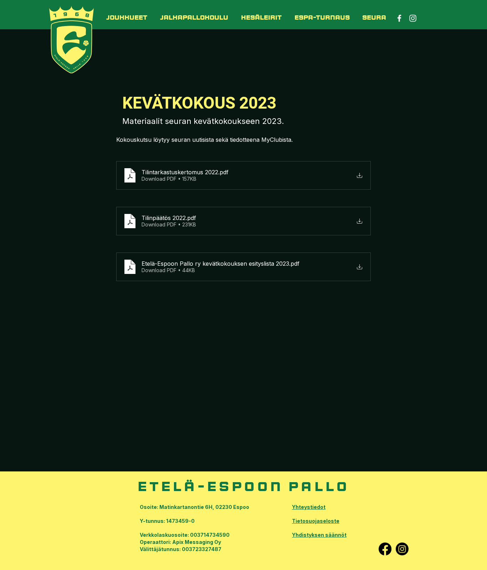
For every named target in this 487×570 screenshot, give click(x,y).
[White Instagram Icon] (412, 18)
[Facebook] (385, 548)
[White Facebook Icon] (399, 18)
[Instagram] (402, 548)
